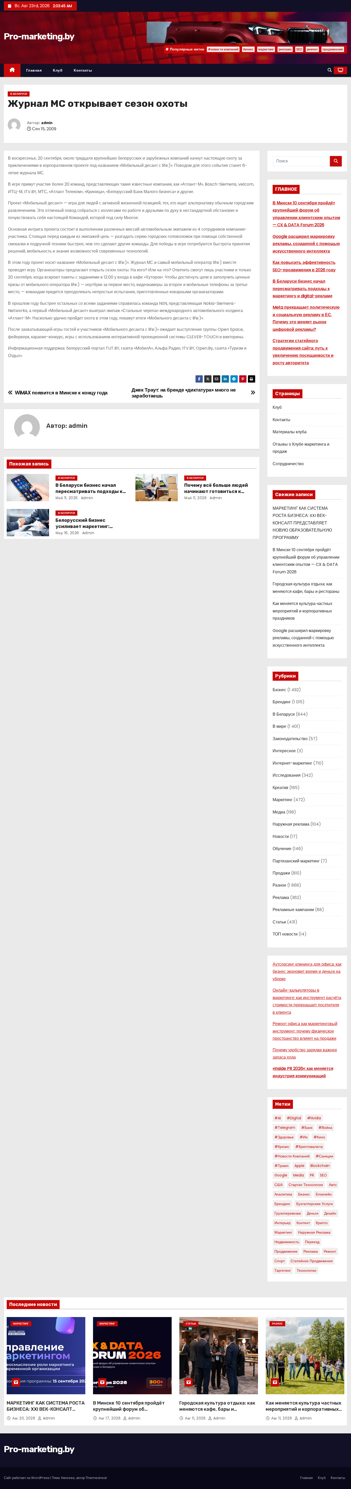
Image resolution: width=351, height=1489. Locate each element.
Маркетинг (282, 800)
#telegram (284, 1127)
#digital (294, 1118)
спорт (279, 1260)
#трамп (281, 1165)
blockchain (320, 1165)
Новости (281, 836)
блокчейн (324, 1194)
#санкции (324, 1156)
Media (298, 1175)
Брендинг (282, 702)
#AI (277, 1118)
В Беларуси (18, 94)
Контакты (83, 70)
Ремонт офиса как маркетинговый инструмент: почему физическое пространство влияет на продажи (305, 1031)
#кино (319, 1137)
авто (333, 1184)
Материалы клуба (290, 432)
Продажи (281, 873)
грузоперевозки (287, 1213)
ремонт (312, 49)
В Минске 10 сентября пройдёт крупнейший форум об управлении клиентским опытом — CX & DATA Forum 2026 (131, 1412)
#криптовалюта (309, 1146)
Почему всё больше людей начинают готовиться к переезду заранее (216, 491)
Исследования (287, 775)
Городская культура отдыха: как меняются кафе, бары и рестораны (217, 1409)
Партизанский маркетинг (296, 861)
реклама (285, 49)
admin (46, 123)
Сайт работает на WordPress (27, 1477)
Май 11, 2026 (67, 497)
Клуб (57, 70)
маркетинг (266, 49)
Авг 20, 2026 (24, 1418)
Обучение (282, 849)
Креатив (280, 788)
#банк (306, 1127)
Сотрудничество (288, 464)
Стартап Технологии (306, 1184)
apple (299, 1165)
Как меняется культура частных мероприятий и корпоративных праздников (302, 611)
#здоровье (284, 1137)
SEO (299, 49)
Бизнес (279, 690)
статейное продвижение (312, 1260)
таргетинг (282, 1270)
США (278, 1184)
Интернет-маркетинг (292, 763)
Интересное (284, 751)
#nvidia (314, 1118)
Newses (68, 1477)
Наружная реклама (291, 824)
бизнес (248, 49)
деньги (312, 1213)
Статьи (279, 922)
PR (312, 1175)
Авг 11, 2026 (196, 1418)
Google (280, 1175)
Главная (34, 70)
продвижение (332, 49)
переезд (312, 1241)
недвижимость (286, 1241)
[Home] (12, 70)
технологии (306, 1270)
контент (303, 1222)
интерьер (282, 1222)
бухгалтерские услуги (314, 1203)
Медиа (279, 812)
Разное (279, 885)
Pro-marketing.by (39, 36)
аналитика (283, 1194)
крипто (322, 1222)
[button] (330, 70)
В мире (279, 726)
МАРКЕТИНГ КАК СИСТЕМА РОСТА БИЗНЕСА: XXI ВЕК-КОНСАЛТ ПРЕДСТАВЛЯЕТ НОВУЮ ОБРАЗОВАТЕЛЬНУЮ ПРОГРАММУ (302, 523)
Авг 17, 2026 (110, 1418)
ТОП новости (285, 934)
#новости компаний (223, 49)
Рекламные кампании (293, 910)
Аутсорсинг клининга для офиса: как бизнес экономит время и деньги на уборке (307, 971)
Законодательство (290, 739)
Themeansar (96, 1477)
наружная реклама (314, 1232)
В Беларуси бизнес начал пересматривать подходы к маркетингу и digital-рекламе (91, 491)
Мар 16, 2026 (67, 532)
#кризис (281, 1146)
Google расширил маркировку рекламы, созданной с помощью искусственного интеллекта (306, 243)
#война (325, 1127)
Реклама (281, 898)
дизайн (330, 1213)
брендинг (282, 1203)
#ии (304, 1137)
